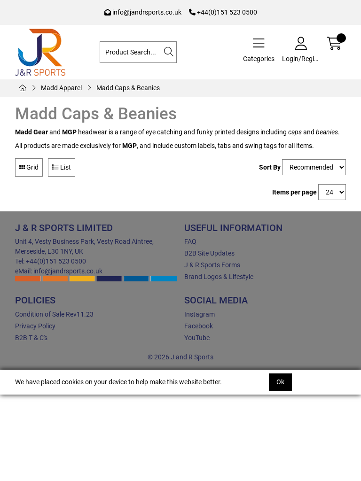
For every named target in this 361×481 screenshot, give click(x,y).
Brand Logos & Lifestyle (218, 276)
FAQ (190, 241)
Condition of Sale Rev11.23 (54, 314)
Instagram (199, 314)
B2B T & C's (31, 337)
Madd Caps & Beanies (128, 88)
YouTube (197, 337)
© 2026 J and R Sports (180, 357)
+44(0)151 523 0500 (226, 12)
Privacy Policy (35, 326)
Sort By (270, 167)
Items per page (294, 192)
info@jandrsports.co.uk (146, 12)
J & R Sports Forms (212, 265)
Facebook (198, 326)
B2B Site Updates (209, 253)
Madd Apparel (61, 88)
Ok (280, 382)
